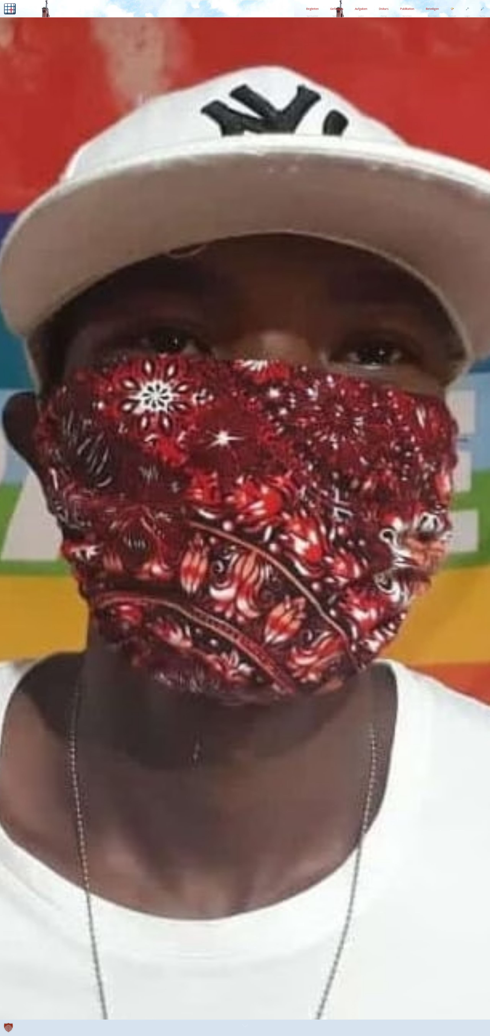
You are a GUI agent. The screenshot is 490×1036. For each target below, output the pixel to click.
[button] (8, 1027)
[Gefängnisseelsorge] (10, 8)
